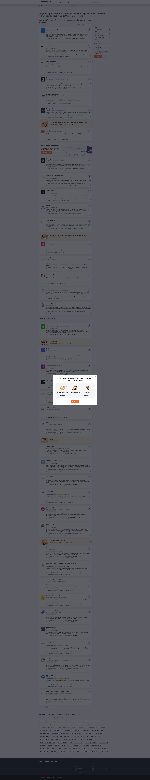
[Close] (95, 376)
